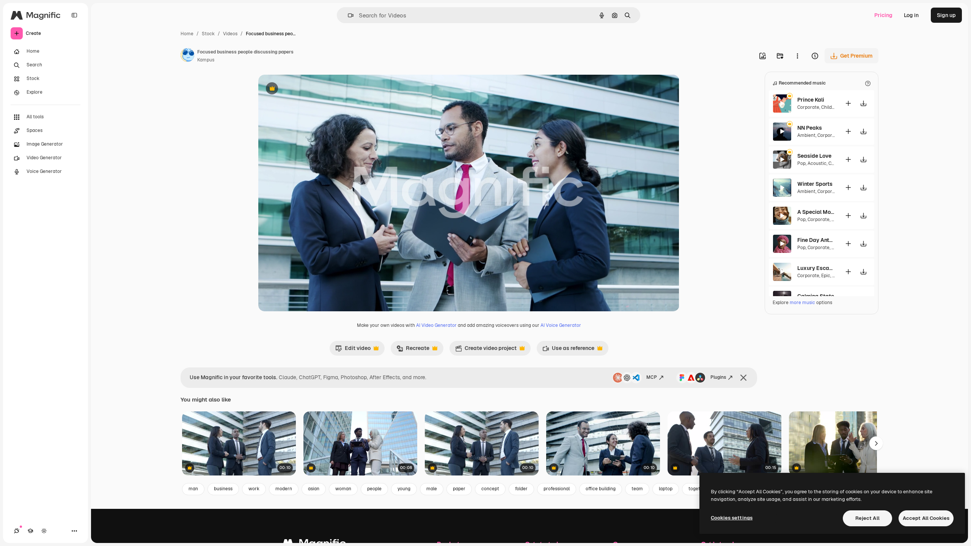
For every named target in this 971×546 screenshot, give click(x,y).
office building (601, 489)
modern (283, 489)
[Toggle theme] (44, 531)
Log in (911, 15)
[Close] (743, 377)
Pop (801, 163)
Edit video (353, 350)
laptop (665, 489)
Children (830, 107)
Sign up (946, 15)
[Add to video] (848, 103)
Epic (825, 276)
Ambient (806, 135)
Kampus (205, 60)
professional (557, 489)
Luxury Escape (816, 268)
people (374, 489)
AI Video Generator (436, 325)
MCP (651, 377)
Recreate (412, 350)
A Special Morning (816, 212)
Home (187, 34)
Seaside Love (814, 155)
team (637, 489)
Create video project (486, 350)
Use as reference (568, 350)
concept (490, 489)
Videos (230, 34)
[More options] (797, 55)
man (193, 489)
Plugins (718, 377)
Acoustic (817, 163)
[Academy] (30, 531)
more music (802, 303)
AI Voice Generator (560, 325)
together (697, 489)
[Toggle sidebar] (74, 15)
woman (343, 489)
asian (313, 489)
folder (521, 489)
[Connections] (17, 531)
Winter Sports (815, 183)
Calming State (815, 296)
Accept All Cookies (926, 518)
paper (459, 489)
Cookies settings (732, 518)
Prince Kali (810, 99)
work (253, 489)
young (404, 489)
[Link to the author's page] (187, 56)
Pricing (883, 15)
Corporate (808, 107)
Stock (208, 34)
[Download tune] (863, 103)
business (223, 489)
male (431, 489)
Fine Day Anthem (816, 240)
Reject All (867, 518)
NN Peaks (809, 127)
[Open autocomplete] (347, 15)
